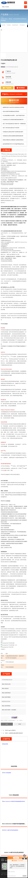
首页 (4, 25)
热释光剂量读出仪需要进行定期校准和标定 (13, 139)
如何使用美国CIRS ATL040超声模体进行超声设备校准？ (14, 144)
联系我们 (22, 88)
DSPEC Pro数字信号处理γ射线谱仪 (14, 852)
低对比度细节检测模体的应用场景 (11, 111)
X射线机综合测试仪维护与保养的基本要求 (13, 131)
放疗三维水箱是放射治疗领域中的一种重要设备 (14, 123)
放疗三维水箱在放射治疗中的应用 (11, 127)
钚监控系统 (14, 766)
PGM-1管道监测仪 (14, 795)
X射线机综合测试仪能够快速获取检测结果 (13, 135)
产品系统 (9, 25)
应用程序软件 (15, 25)
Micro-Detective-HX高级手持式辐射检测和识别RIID (14, 823)
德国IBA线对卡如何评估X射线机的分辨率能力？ (14, 107)
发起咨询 (24, 875)
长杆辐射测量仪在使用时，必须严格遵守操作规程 (14, 115)
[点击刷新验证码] (14, 717)
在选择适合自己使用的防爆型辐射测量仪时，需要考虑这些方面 (14, 119)
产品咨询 (8, 88)
